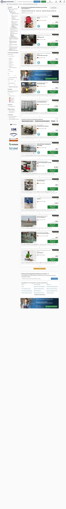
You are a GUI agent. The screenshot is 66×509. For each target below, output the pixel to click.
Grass (10, 63)
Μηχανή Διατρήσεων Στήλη (39, 292)
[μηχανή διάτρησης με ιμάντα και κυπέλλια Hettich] (28, 203)
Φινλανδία (12, 102)
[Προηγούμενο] (56, 119)
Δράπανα (12, 11)
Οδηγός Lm (49, 284)
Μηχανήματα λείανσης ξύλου (14, 34)
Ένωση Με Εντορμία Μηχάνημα (27, 290)
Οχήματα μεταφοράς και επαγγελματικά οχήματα (13, 42)
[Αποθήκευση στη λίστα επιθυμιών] (57, 18)
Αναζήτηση (37, 1)
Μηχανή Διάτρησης (37, 290)
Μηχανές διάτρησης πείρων (15, 16)
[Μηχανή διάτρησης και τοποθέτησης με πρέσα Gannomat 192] (28, 40)
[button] (64, 2)
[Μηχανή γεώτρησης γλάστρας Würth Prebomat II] (28, 221)
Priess (10, 66)
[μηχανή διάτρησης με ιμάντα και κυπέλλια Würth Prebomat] (28, 184)
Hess (10, 60)
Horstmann (11, 64)
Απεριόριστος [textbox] (12, 95)
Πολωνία (12, 99)
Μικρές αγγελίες (12, 110)
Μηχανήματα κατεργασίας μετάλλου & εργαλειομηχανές (13, 38)
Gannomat (11, 62)
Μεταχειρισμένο (12, 106)
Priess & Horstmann (13, 67)
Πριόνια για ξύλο (14, 28)
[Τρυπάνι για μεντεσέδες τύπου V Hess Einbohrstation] (28, 106)
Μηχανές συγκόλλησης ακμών (14, 32)
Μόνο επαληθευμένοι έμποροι (14, 120)
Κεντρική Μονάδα (37, 284)
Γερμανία (12, 98)
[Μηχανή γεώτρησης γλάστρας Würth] (28, 22)
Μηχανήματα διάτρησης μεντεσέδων (15, 13)
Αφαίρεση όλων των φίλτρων (27, 12)
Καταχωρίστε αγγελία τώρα (51, 78)
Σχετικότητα (53, 7)
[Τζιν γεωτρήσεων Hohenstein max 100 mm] (28, 130)
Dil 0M (22, 286)
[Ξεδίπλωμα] (39, 32)
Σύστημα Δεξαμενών (50, 292)
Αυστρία (12, 100)
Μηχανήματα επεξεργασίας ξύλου (13, 9)
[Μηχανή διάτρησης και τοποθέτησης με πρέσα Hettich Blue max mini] (28, 58)
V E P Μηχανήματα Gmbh (26, 288)
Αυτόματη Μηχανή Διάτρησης (26, 292)
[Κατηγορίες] (15, 2)
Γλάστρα (53, 121)
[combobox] (13, 96)
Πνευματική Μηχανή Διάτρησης (52, 286)
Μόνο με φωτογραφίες (13, 116)
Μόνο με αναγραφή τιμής (13, 77)
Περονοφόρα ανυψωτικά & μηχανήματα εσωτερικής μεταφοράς (13, 48)
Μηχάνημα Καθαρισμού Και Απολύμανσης (41, 288)
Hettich (11, 58)
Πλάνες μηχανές (14, 29)
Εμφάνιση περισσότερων (40, 294)
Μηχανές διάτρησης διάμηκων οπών (15, 25)
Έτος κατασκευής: (11, 79)
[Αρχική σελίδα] (7, 4)
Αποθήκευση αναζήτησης (40, 268)
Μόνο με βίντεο (12, 117)
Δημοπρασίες (11, 112)
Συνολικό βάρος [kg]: (11, 83)
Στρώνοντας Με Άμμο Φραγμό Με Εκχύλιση (54, 288)
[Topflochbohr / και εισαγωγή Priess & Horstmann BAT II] (28, 237)
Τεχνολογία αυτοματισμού (13, 45)
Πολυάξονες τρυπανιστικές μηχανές (15, 19)
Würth (10, 59)
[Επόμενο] (35, 22)
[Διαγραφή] (34, 11)
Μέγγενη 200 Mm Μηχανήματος (39, 286)
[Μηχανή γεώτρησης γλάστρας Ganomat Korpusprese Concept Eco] (28, 166)
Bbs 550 (22, 284)
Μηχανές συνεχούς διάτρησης (15, 22)
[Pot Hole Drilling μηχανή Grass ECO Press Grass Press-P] (28, 255)
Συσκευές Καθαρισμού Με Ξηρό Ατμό (53, 290)
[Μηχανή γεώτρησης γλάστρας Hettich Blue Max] (28, 87)
